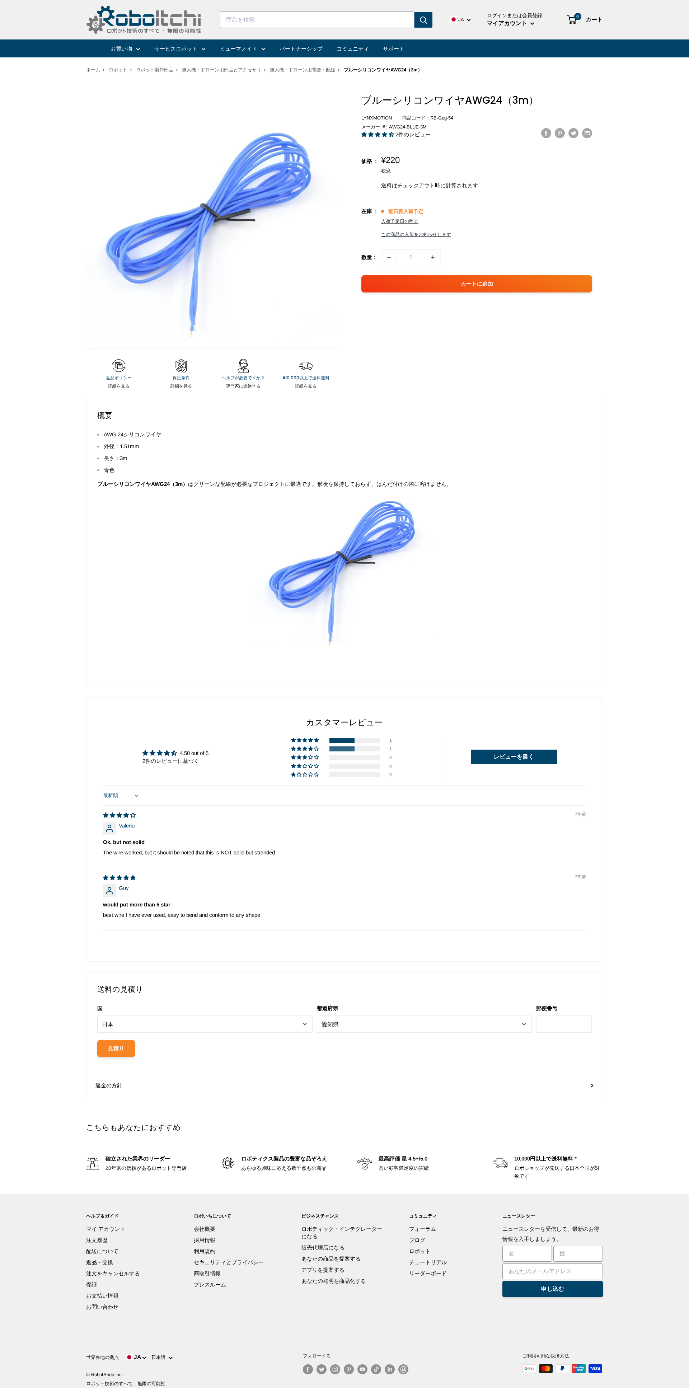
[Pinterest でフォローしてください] (349, 1369)
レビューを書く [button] (514, 757)
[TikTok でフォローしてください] (376, 1369)
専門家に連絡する (243, 386)
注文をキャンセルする (113, 1273)
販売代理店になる (322, 1247)
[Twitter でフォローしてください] (322, 1369)
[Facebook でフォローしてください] (308, 1369)
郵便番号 (547, 1008)
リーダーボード (428, 1273)
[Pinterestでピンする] (560, 133)
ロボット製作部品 (154, 69)
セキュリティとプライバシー (229, 1262)
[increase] (432, 257)
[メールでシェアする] (587, 133)
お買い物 (122, 49)
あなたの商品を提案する (331, 1259)
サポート (393, 49)
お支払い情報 (102, 1296)
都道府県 (327, 1008)
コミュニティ (353, 49)
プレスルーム (210, 1284)
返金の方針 (108, 1085)
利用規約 (204, 1251)
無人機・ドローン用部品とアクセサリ (221, 69)
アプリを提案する (322, 1270)
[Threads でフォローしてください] (403, 1369)
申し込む (552, 1289)
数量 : (368, 257)
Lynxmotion (376, 118)
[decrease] (389, 257)
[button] (378, 134)
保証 (91, 1284)
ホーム (93, 69)
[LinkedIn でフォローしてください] (390, 1369)
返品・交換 (99, 1262)
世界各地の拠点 (102, 1357)
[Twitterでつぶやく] (573, 133)
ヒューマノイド (239, 49)
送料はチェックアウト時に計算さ (421, 185)
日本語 (159, 1357)
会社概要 (204, 1229)
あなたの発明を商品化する (333, 1281)
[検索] (423, 20)
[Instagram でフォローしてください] (335, 1369)
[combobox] (317, 19)
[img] (119, 815)
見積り (116, 1048)
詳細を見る (119, 386)
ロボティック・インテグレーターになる (341, 1232)
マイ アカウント (105, 1229)
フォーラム (422, 1229)
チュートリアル (428, 1262)
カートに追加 (477, 284)
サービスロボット (176, 49)
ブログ (417, 1240)
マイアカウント (508, 23)
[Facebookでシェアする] (546, 133)
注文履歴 (97, 1240)
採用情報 (204, 1240)
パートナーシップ (301, 49)
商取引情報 (207, 1273)
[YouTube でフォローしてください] (362, 1369)
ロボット (118, 69)
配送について (102, 1251)
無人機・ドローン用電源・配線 (302, 69)
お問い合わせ (102, 1307)
